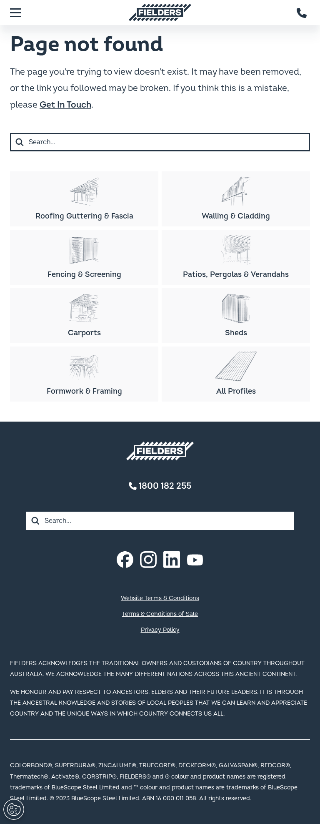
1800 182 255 (164, 486)
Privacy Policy (160, 629)
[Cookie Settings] (13, 809)
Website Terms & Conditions (160, 598)
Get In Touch (65, 105)
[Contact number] (302, 12)
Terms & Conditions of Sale (160, 614)
